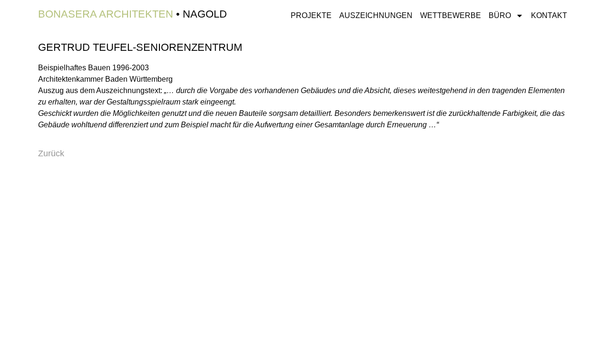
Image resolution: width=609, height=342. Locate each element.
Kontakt (549, 15)
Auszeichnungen (376, 15)
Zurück (51, 153)
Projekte (311, 15)
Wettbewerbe (450, 15)
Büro (500, 15)
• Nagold (132, 14)
